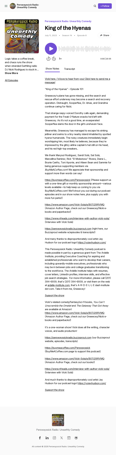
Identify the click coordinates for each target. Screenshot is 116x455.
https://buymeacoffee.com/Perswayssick (67, 179)
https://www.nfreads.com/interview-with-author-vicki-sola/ (77, 218)
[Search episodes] (95, 6)
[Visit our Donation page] (76, 437)
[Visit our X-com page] (61, 437)
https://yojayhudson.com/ (92, 242)
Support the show (54, 295)
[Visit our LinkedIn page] (47, 437)
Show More (11, 73)
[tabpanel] (78, 236)
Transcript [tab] (69, 68)
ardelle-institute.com (59, 285)
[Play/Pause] (51, 49)
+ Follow (104, 6)
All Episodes (11, 80)
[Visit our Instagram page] (54, 437)
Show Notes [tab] (52, 68)
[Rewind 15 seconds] (48, 59)
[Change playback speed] (60, 59)
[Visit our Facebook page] (39, 437)
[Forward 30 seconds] (54, 59)
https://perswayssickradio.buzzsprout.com (68, 228)
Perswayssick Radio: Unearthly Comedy (28, 6)
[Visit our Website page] (68, 437)
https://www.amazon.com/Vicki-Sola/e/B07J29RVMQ (74, 204)
